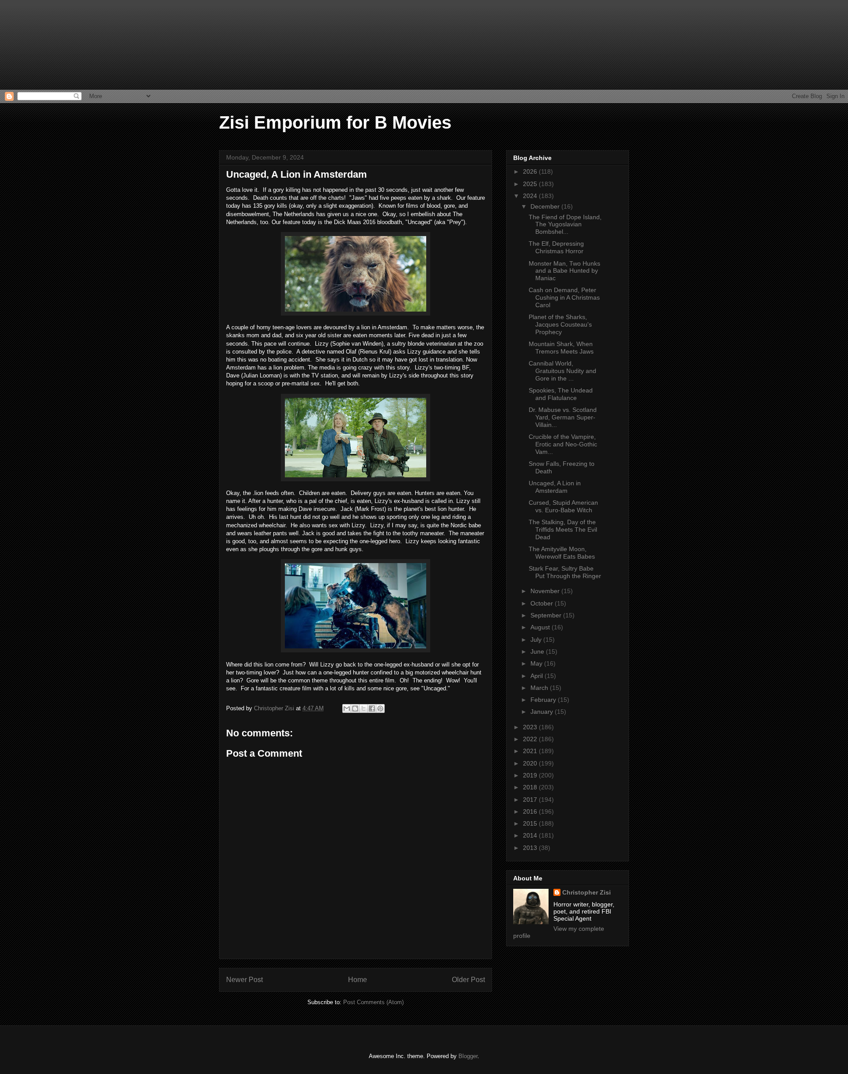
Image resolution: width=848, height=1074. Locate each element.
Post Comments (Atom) (373, 1002)
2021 (531, 750)
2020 (531, 763)
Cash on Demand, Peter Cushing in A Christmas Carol (564, 297)
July (536, 639)
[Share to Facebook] (371, 708)
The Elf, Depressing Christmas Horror (556, 247)
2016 (531, 811)
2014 (531, 835)
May (537, 663)
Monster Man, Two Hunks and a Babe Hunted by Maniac (564, 271)
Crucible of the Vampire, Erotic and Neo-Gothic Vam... (563, 444)
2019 (531, 775)
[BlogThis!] (355, 708)
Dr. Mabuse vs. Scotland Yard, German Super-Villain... (563, 417)
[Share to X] (363, 708)
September (546, 615)
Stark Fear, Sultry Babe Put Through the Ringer (565, 572)
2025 (531, 183)
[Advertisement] (44, 44)
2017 (531, 799)
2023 (531, 727)
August (541, 627)
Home (357, 979)
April (537, 675)
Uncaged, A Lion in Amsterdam (555, 487)
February (544, 699)
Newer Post (244, 979)
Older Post (468, 979)
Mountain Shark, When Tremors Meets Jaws (561, 347)
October (542, 603)
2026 (531, 171)
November (545, 590)
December (545, 206)
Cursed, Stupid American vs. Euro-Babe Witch (563, 506)
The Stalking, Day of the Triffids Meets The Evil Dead (563, 529)
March (540, 687)
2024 (531, 195)
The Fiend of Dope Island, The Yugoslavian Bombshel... (565, 224)
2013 (531, 847)
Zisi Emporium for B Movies (335, 122)
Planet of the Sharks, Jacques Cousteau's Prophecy (560, 324)
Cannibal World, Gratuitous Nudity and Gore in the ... (562, 371)
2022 (531, 739)
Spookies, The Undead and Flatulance (561, 394)
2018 (531, 787)
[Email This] (346, 708)
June (538, 651)
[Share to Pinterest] (380, 708)
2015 (531, 823)
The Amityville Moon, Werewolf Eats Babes (562, 552)
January (542, 711)
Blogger (467, 1056)
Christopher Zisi (586, 892)
